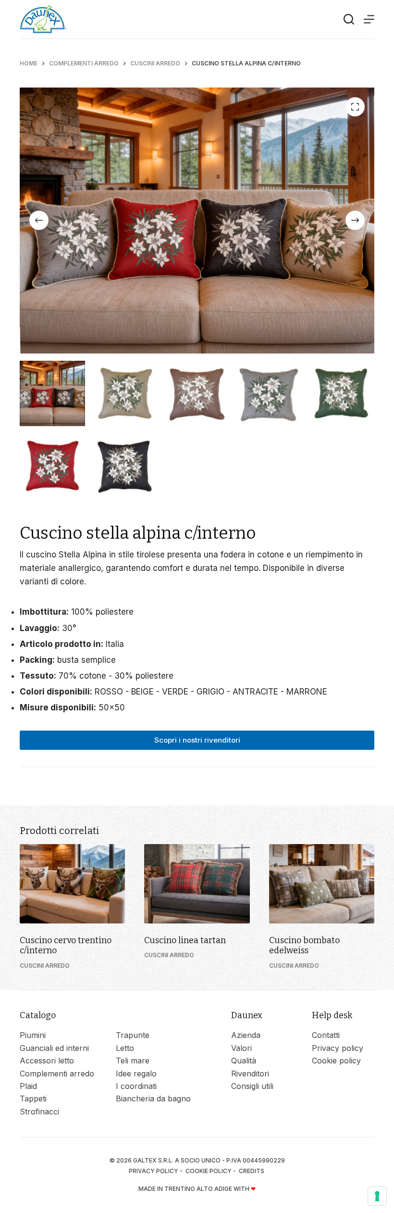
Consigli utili (252, 1086)
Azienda (245, 1035)
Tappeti (33, 1098)
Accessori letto (47, 1060)
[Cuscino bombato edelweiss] (321, 883)
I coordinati (136, 1086)
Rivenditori (250, 1073)
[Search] (349, 19)
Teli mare (132, 1060)
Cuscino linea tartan (185, 940)
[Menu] (369, 19)
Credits (252, 1171)
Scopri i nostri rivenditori (197, 740)
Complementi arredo (57, 1073)
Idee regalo (136, 1073)
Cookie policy (336, 1060)
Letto (125, 1048)
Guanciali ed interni (54, 1048)
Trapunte (132, 1035)
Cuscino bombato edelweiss (304, 945)
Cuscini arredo (45, 965)
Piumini (33, 1035)
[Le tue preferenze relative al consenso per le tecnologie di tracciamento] (377, 1196)
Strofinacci (39, 1111)
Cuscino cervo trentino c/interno (65, 945)
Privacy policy (337, 1048)
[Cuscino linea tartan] (196, 883)
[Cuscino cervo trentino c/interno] (72, 883)
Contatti (326, 1035)
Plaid (28, 1086)
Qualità (243, 1060)
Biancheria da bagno (153, 1098)
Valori (241, 1048)
